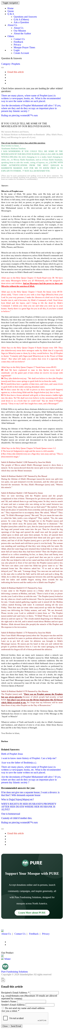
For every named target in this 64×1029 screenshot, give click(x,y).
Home (10, 8)
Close (5, 1026)
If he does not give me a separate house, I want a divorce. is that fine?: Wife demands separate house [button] (30, 793)
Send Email (16, 1026)
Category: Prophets (10, 64)
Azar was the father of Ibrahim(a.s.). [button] (19, 762)
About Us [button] (12, 25)
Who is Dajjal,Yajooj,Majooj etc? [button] (17, 799)
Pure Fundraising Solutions (14, 971)
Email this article (15, 72)
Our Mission (20, 30)
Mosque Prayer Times (24, 47)
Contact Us (19, 39)
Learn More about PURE (32, 912)
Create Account (21, 53)
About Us (18, 28)
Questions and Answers (25, 16)
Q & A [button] (10, 14)
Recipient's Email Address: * (15, 992)
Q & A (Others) (21, 19)
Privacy (17, 44)
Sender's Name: (9, 1001)
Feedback (18, 42)
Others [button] (10, 36)
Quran (10, 11)
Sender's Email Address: (13, 1004)
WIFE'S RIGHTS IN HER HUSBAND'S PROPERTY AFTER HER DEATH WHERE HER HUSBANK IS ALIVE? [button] (28, 807)
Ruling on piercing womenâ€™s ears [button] (19, 115)
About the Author (22, 33)
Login (17, 50)
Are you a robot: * (10, 1011)
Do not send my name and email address (24, 1008)
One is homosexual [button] (10, 813)
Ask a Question (21, 22)
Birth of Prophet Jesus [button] (12, 754)
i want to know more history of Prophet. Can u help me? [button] (28, 758)
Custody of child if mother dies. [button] (16, 818)
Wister (7, 959)
